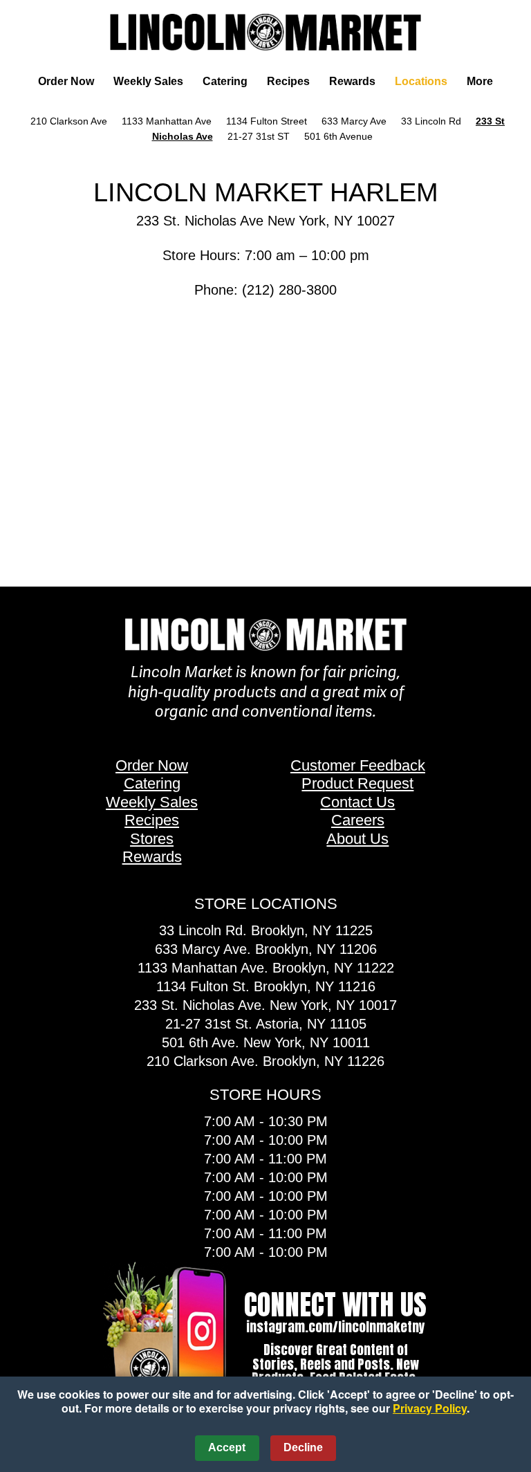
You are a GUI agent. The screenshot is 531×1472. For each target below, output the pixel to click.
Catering (225, 81)
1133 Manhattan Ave (167, 121)
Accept (226, 1447)
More (480, 81)
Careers (357, 820)
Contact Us (357, 802)
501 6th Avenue (339, 136)
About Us (357, 838)
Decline (303, 1447)
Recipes (288, 81)
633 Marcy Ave (354, 121)
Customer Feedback (357, 765)
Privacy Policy (430, 1408)
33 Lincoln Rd (431, 121)
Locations (421, 81)
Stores (152, 838)
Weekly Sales (148, 81)
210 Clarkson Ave (68, 121)
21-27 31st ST (258, 136)
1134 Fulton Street (266, 121)
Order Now (66, 81)
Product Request (357, 783)
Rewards (352, 81)
